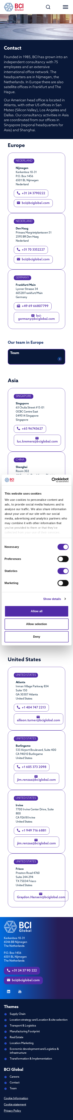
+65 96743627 (32, 428)
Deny (36, 636)
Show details (52, 599)
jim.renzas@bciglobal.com (36, 780)
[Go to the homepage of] (13, 7)
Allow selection (36, 624)
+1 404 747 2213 (33, 707)
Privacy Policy (12, 1111)
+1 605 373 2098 (33, 767)
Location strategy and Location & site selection (39, 1020)
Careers (14, 1076)
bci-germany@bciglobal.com (36, 317)
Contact (14, 1082)
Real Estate (16, 1037)
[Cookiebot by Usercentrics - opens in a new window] (52, 480)
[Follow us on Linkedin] (8, 991)
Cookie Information (16, 1098)
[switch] (63, 559)
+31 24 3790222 (33, 193)
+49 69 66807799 (34, 306)
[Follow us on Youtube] (20, 991)
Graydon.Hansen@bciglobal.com (41, 897)
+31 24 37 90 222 (24, 970)
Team (13, 1088)
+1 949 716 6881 (33, 830)
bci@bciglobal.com (35, 203)
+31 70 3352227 (33, 249)
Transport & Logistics (23, 1025)
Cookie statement (15, 1104)
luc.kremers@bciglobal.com (37, 441)
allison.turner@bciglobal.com (38, 720)
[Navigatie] (65, 7)
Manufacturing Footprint (25, 1031)
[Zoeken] (48, 7)
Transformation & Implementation (31, 1058)
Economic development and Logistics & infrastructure (34, 1051)
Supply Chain (18, 1014)
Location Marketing (21, 1043)
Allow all (36, 611)
